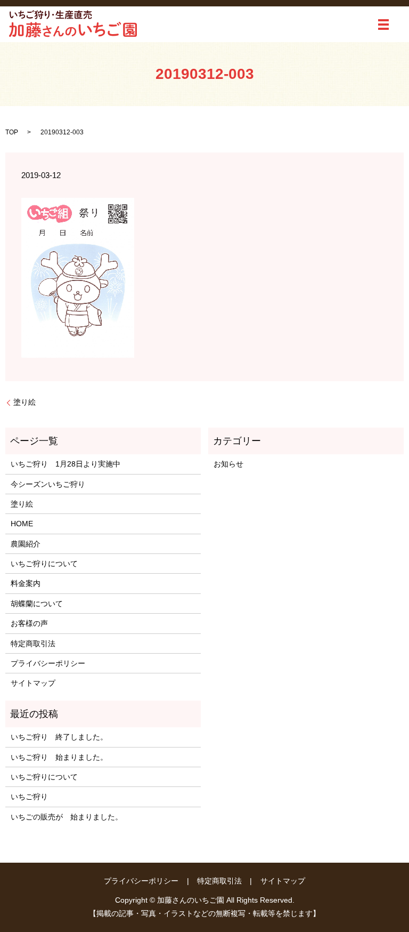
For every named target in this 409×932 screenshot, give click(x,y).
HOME (22, 523)
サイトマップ (33, 683)
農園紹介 (25, 544)
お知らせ (228, 464)
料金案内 (25, 583)
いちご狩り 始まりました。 (59, 757)
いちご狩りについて (44, 563)
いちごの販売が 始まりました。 (66, 817)
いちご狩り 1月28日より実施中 (65, 464)
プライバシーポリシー (48, 663)
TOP (11, 132)
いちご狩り (29, 796)
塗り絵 (24, 402)
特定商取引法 (33, 643)
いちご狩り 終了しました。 (59, 737)
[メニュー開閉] (383, 24)
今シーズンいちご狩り (52, 484)
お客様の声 (29, 623)
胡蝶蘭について (37, 603)
